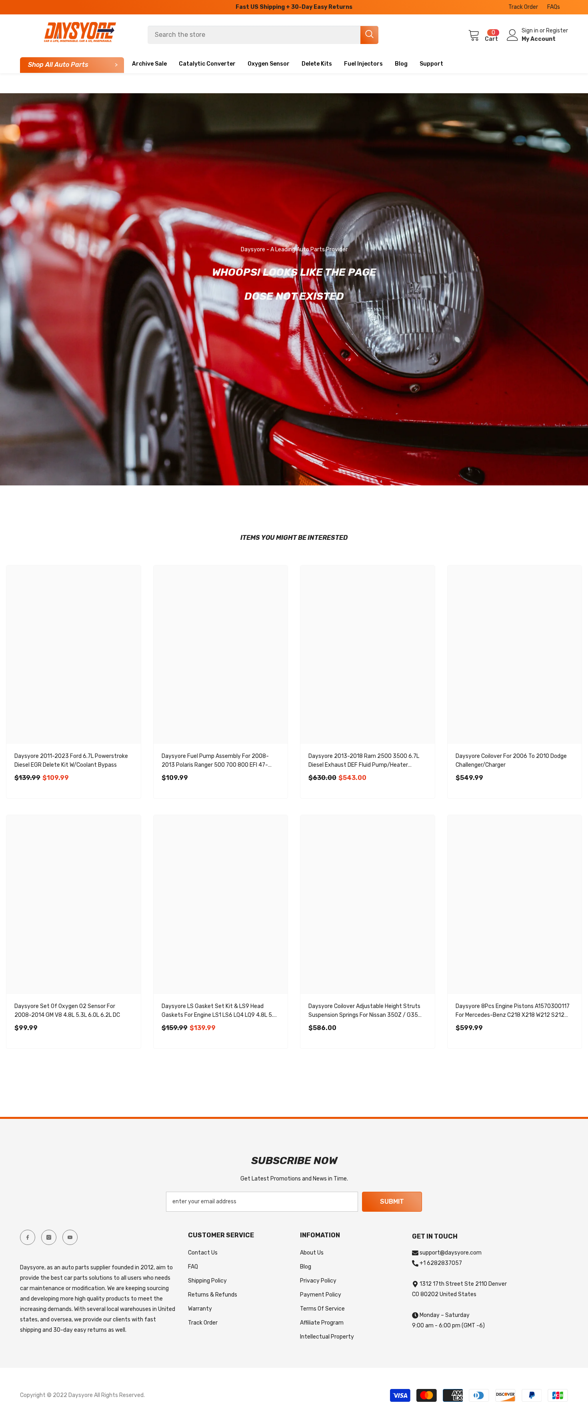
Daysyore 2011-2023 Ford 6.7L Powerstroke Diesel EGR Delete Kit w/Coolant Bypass (71, 760)
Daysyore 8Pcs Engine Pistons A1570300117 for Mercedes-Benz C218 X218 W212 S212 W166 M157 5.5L (513, 1011)
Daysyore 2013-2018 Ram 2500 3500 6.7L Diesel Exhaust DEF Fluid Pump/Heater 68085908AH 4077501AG (363, 761)
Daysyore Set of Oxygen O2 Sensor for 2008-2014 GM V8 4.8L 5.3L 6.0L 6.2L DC (67, 1010)
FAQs (553, 7)
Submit (392, 1201)
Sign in (531, 30)
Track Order (523, 7)
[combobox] (254, 35)
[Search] (263, 35)
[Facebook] (27, 1237)
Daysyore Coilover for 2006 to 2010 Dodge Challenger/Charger (511, 760)
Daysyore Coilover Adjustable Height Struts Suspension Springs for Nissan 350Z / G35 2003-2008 (364, 1011)
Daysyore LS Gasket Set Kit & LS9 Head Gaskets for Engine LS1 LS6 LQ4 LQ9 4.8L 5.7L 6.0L (220, 1011)
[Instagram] (48, 1237)
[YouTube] (70, 1237)
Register (557, 30)
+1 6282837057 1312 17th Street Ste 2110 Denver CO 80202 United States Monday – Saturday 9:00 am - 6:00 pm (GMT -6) (459, 1294)
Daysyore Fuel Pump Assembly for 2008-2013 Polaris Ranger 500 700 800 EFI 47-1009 (215, 761)
